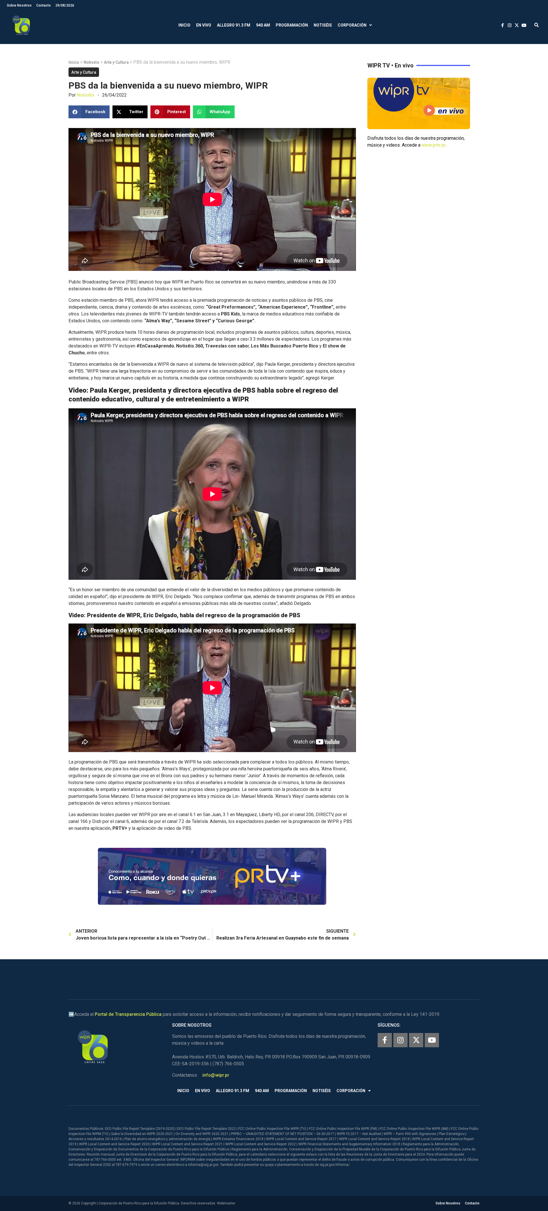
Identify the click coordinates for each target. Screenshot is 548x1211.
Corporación (352, 25)
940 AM (263, 25)
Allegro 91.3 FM (233, 25)
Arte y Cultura (116, 62)
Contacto (43, 5)
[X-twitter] (416, 1040)
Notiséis (323, 25)
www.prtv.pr (434, 145)
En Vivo (203, 25)
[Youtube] (432, 1040)
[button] (536, 25)
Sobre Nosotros (19, 5)
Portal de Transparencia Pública (128, 1014)
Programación (292, 25)
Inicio (184, 25)
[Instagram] (400, 1040)
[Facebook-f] (385, 1040)
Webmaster (226, 1203)
